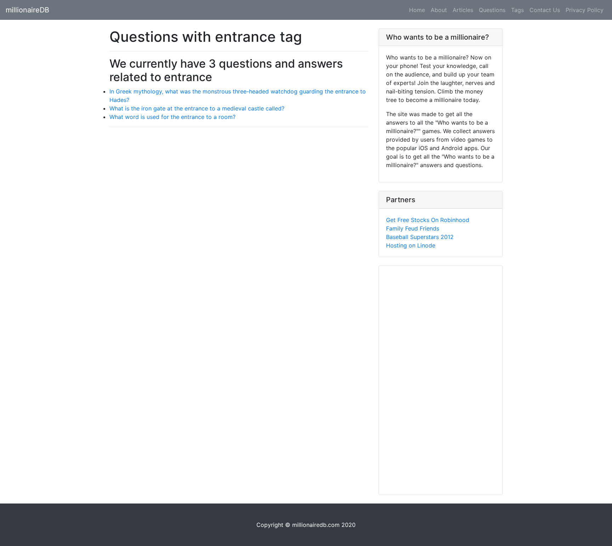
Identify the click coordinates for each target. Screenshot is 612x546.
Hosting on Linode (410, 245)
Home (417, 9)
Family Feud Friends (412, 228)
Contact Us (544, 9)
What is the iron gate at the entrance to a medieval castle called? (196, 108)
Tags (517, 9)
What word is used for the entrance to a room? (172, 116)
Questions (492, 9)
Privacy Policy (585, 9)
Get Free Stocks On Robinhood (427, 219)
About (439, 9)
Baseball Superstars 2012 (420, 236)
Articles (463, 9)
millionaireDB (27, 10)
